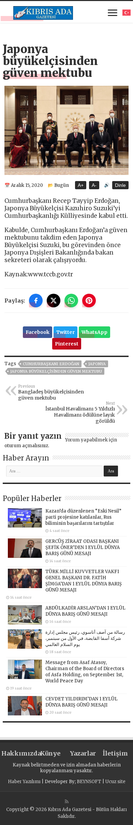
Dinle (120, 185)
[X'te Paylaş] (53, 300)
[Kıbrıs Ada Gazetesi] (43, 12)
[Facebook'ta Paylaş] (36, 300)
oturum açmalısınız (26, 446)
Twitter (65, 332)
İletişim (115, 753)
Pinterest (66, 344)
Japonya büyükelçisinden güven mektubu (56, 371)
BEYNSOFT (89, 781)
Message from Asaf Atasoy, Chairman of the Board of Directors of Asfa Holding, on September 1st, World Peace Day (84, 672)
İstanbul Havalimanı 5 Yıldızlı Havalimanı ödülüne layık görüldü (80, 412)
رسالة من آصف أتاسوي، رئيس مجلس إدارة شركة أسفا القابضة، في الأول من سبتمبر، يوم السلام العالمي (85, 638)
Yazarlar (83, 753)
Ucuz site (115, 781)
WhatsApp (94, 332)
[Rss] (66, 801)
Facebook (37, 332)
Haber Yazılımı (24, 781)
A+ (81, 185)
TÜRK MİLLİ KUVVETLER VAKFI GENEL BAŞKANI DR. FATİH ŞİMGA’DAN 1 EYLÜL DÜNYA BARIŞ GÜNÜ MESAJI (83, 581)
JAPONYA (97, 363)
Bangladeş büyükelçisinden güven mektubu (51, 392)
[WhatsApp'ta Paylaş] (71, 300)
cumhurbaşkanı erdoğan (51, 363)
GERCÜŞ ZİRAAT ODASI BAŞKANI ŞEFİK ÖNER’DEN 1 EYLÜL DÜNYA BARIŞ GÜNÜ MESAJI (82, 547)
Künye (50, 753)
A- (94, 185)
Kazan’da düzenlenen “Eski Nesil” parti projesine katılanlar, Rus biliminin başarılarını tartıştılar (83, 517)
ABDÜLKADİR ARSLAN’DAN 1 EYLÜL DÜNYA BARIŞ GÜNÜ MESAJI (85, 611)
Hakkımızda (17, 753)
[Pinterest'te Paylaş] (89, 300)
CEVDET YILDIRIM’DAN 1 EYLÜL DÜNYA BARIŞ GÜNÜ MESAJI (81, 702)
